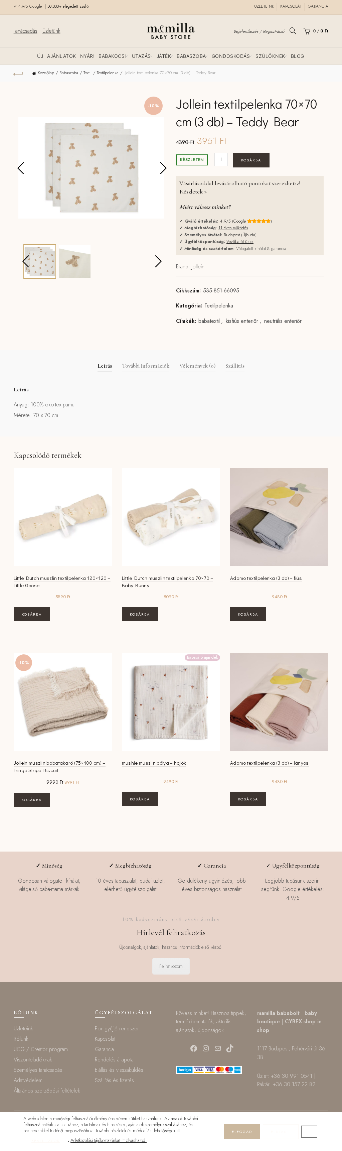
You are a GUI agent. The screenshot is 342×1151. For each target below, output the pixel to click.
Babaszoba (191, 56)
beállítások (45, 1140)
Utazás (141, 56)
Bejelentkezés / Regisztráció (258, 31)
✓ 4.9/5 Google (29, 6)
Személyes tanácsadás (38, 1070)
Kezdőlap (46, 73)
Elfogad (242, 1131)
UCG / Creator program (41, 1049)
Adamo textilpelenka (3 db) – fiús (266, 577)
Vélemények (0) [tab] (197, 365)
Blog (297, 56)
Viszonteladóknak (33, 1059)
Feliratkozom (171, 966)
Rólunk (21, 1039)
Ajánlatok (61, 56)
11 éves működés (233, 228)
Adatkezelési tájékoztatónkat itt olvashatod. (108, 1140)
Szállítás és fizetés (114, 1080)
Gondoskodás (231, 56)
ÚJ (40, 56)
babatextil (209, 321)
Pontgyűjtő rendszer (117, 1028)
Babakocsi (112, 56)
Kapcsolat (291, 6)
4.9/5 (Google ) (246, 221)
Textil (87, 73)
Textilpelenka (108, 73)
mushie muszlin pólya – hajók (154, 762)
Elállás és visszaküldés (119, 1070)
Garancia (318, 6)
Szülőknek (270, 56)
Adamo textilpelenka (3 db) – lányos (269, 762)
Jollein (197, 266)
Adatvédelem (28, 1080)
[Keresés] (293, 31)
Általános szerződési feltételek (47, 1091)
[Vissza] (18, 73)
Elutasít (281, 1131)
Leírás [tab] (105, 365)
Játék (164, 56)
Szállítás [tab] (234, 365)
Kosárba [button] (32, 614)
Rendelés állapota (114, 1059)
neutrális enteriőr (283, 321)
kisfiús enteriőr (242, 321)
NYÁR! (87, 56)
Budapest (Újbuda (239, 235)
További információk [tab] (145, 365)
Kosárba (251, 160)
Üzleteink (264, 6)
